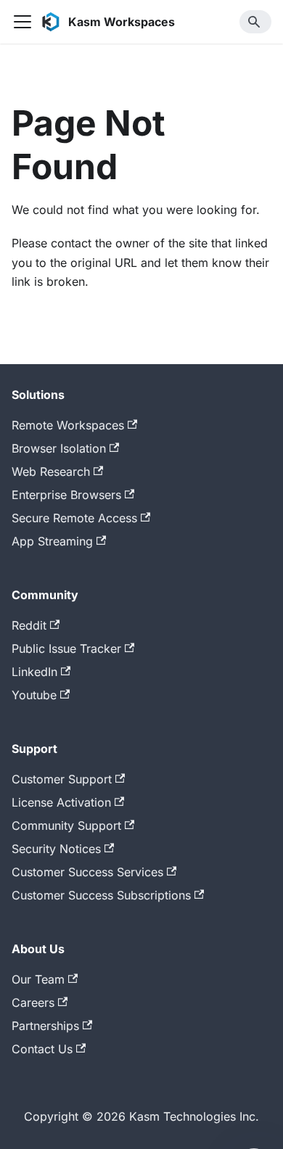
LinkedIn (34, 671)
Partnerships (45, 1025)
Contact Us (42, 1049)
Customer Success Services (87, 872)
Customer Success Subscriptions (101, 895)
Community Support (66, 825)
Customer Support (62, 779)
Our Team (38, 979)
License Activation (61, 802)
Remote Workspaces (68, 425)
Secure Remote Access (74, 518)
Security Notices (56, 848)
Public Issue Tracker (66, 648)
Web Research (51, 471)
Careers (33, 1002)
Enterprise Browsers (66, 494)
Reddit (29, 625)
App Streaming (52, 541)
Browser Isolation (59, 448)
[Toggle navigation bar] (22, 22)
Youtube (34, 695)
